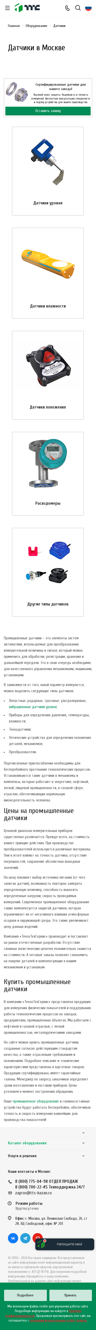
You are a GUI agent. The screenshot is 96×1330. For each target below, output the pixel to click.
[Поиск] (78, 8)
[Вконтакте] (13, 1238)
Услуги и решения (22, 1156)
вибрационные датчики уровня (33, 707)
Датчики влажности (48, 306)
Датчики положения (48, 407)
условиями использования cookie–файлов (58, 1320)
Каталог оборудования (27, 1143)
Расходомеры (47, 503)
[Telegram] (25, 1238)
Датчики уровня (47, 203)
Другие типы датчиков (48, 604)
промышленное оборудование (36, 1101)
